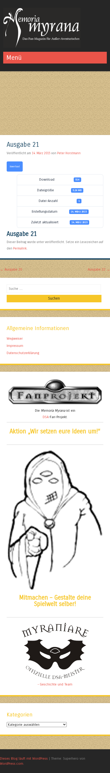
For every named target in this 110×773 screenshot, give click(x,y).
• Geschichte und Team (55, 684)
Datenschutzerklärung (23, 353)
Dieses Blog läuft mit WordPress (24, 758)
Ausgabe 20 (11, 269)
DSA (46, 417)
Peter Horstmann (69, 153)
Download (15, 166)
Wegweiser (15, 338)
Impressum (15, 346)
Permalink (20, 248)
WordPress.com (11, 764)
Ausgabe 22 (99, 269)
